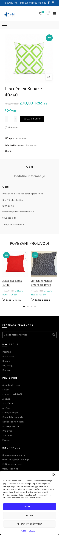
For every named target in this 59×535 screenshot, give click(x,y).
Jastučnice (31, 145)
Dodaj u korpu (32, 118)
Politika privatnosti (12, 464)
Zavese (5, 440)
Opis (29, 167)
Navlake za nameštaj (13, 421)
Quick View (25, 259)
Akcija (20, 145)
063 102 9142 (39, 3)
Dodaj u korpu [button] (13, 300)
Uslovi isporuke (10, 468)
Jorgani (6, 408)
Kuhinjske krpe (10, 412)
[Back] (5, 25)
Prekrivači (7, 431)
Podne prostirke (10, 426)
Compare (13, 127)
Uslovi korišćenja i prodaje (15, 459)
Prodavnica (8, 356)
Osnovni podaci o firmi (13, 455)
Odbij (29, 515)
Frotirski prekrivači (12, 394)
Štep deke (7, 435)
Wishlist (42, 12)
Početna (6, 352)
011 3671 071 (26, 3)
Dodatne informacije (29, 176)
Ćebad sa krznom (11, 385)
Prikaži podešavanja (29, 524)
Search (53, 335)
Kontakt (6, 370)
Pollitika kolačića (28, 531)
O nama (6, 361)
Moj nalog (7, 365)
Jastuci (6, 399)
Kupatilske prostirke (12, 417)
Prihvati (29, 506)
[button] (54, 474)
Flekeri (5, 389)
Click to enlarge (49, 77)
